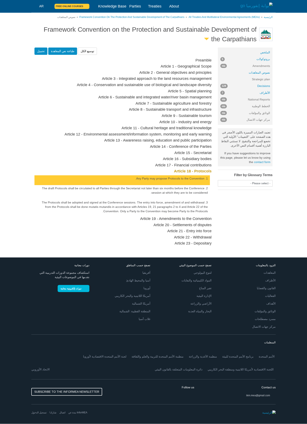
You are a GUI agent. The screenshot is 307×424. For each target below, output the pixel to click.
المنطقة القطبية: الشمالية (134, 311)
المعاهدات (270, 272)
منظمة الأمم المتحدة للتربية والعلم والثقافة (158, 356)
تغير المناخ (205, 288)
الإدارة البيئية (204, 295)
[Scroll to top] (12, 412)
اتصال (62, 412)
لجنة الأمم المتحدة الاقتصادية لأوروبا (104, 356)
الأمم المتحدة (267, 356)
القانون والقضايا (266, 288)
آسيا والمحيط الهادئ (138, 280)
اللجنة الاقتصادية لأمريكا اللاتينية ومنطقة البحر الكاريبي (241, 369)
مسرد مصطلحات (265, 319)
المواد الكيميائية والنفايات (196, 280)
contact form (262, 162)
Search (49, 6)
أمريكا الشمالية (141, 303)
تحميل (41, 51)
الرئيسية (268, 17)
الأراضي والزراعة (201, 303)
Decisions (246, 86)
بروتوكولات (246, 59)
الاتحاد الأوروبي (40, 369)
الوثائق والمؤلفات (265, 311)
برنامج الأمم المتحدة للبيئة (238, 356)
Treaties (154, 6)
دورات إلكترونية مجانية (71, 288)
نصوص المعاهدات (259, 72)
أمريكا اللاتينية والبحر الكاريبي (132, 295)
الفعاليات (270, 295)
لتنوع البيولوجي (203, 272)
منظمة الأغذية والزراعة (203, 356)
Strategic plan (261, 79)
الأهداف (271, 303)
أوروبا (146, 288)
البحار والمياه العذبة (200, 311)
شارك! (52, 412)
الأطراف (246, 92)
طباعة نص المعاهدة (62, 51)
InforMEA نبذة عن (77, 412)
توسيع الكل (87, 51)
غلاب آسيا (144, 319)
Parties (135, 6)
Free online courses (69, 6)
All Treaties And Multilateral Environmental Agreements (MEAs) (224, 17)
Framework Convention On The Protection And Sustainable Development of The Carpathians (131, 17)
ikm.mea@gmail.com (258, 395)
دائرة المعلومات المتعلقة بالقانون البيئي (178, 369)
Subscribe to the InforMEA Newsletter (66, 391)
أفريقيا (146, 272)
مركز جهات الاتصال (264, 326)
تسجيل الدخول (39, 412)
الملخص (265, 52)
